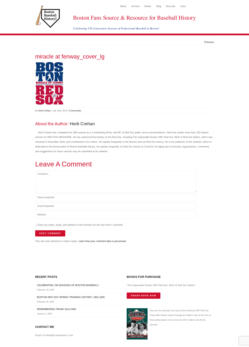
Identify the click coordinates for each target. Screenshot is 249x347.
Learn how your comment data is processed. (102, 241)
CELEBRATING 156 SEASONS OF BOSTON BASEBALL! (68, 285)
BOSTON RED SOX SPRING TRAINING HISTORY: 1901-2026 (71, 297)
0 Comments (75, 110)
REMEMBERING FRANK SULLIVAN (56, 309)
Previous (209, 42)
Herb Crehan (44, 110)
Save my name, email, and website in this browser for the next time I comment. (80, 225)
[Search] (206, 6)
